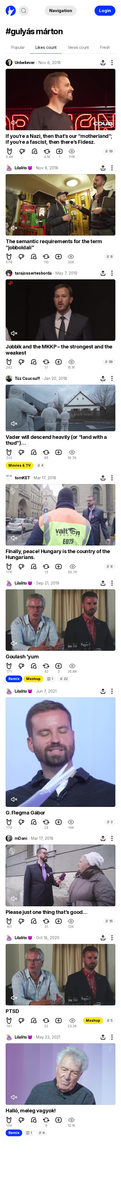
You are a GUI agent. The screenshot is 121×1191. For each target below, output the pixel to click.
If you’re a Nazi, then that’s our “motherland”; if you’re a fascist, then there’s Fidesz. (59, 139)
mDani (21, 838)
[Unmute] (14, 123)
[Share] (103, 62)
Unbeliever (25, 63)
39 (109, 361)
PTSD (12, 1011)
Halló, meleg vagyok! (31, 1111)
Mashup (33, 679)
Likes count (46, 47)
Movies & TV (19, 465)
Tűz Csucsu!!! (27, 378)
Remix (13, 679)
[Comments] (34, 151)
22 (64, 678)
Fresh (105, 47)
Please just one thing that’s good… (46, 912)
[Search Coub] (24, 11)
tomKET (22, 478)
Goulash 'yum (22, 657)
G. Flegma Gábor (25, 813)
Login (105, 10)
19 (109, 151)
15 (109, 921)
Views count (78, 47)
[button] (9, 151)
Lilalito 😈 (23, 168)
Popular (17, 47)
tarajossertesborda (33, 273)
